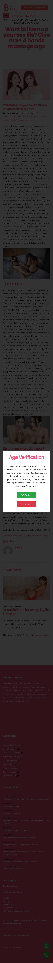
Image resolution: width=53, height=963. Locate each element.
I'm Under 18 (26, 504)
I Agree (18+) (26, 495)
